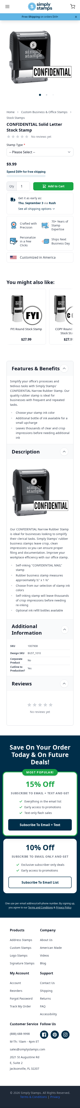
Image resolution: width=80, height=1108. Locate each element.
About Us (46, 940)
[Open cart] (73, 6)
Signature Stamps (22, 963)
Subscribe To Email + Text (40, 825)
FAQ (43, 1006)
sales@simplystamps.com (27, 1049)
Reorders (16, 991)
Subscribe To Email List (40, 882)
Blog (43, 963)
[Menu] (7, 6)
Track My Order (20, 1006)
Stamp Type (16, 145)
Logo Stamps (18, 955)
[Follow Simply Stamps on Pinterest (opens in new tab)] (55, 1035)
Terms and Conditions (40, 907)
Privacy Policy (63, 907)
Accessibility (48, 1014)
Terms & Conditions (33, 1097)
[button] (40, 94)
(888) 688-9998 (20, 1034)
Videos (44, 955)
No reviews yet (41, 137)
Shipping (46, 991)
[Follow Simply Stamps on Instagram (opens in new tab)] (65, 1035)
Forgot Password (21, 998)
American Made (51, 948)
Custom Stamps (20, 948)
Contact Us (47, 983)
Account (15, 983)
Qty (11, 186)
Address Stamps (21, 940)
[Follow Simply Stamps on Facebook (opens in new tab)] (44, 1035)
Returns (45, 998)
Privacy (55, 1097)
